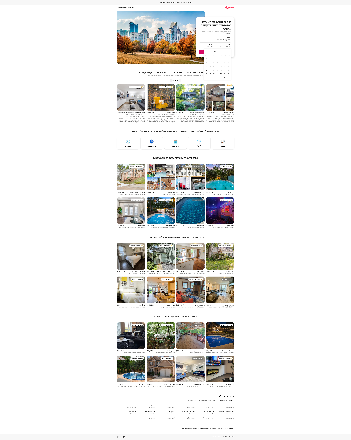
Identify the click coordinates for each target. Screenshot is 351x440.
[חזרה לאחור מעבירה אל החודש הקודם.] (228, 51)
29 (206, 74)
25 (221, 74)
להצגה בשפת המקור (165, 2)
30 (228, 77)
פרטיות (219, 437)
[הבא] (171, 80)
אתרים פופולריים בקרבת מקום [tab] (207, 400)
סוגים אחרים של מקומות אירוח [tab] (226, 400)
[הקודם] (179, 80)
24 (224, 74)
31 (224, 77)
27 (214, 74)
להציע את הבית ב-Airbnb (126, 8)
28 (210, 74)
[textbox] (223, 46)
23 (228, 74)
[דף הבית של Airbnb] (229, 8)
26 (217, 74)
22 (206, 70)
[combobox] (215, 40)
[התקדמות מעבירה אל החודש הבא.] (206, 51)
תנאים (214, 437)
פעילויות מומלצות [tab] (191, 400)
